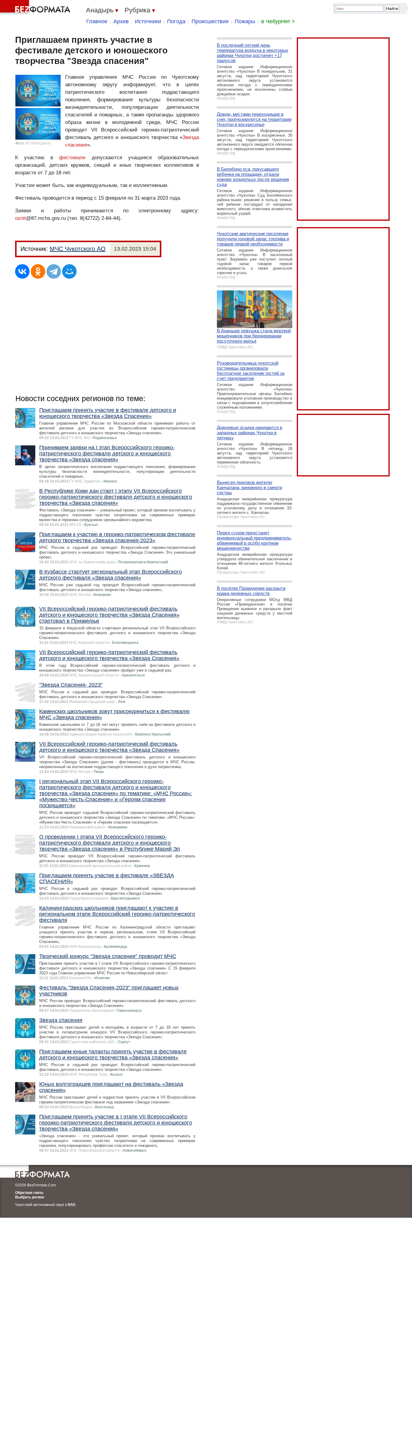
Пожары (245, 21)
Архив (121, 21)
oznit (20, 218)
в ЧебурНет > (278, 21)
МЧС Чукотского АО (78, 248)
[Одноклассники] (38, 271)
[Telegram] (53, 271)
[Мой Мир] (69, 271)
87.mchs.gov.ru (38, 143)
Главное (96, 21)
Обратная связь (29, 1193)
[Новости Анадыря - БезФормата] (36, 7)
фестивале (72, 157)
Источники (148, 21)
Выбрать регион (29, 1197)
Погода (176, 21)
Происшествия (210, 21)
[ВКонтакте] (22, 271)
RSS (71, 1205)
